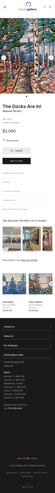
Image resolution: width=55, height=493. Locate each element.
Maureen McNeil (12, 111)
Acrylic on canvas (11, 122)
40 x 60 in (6, 308)
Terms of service (40, 473)
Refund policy (12, 473)
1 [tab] (26, 96)
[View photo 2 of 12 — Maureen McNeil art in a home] (32, 239)
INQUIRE (19, 151)
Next (51, 57)
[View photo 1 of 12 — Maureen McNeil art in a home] (12, 239)
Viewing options (12, 141)
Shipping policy (27, 476)
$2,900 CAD (7, 311)
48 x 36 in (7, 119)
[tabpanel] (27, 56)
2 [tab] (28, 96)
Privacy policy (25, 473)
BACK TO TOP (27, 487)
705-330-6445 (15, 408)
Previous (3, 57)
